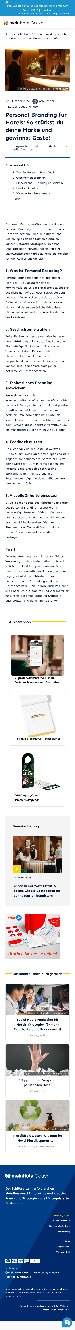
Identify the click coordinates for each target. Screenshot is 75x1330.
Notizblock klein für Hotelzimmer (37, 739)
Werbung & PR (38, 1035)
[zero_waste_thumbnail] (37, 1101)
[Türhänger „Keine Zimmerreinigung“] (37, 754)
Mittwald (25, 1276)
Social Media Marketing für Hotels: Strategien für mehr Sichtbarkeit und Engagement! (37, 1024)
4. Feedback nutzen (26, 188)
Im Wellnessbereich (46, 1146)
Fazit (16, 199)
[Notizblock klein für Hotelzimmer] (37, 697)
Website (27, 149)
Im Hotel (25, 34)
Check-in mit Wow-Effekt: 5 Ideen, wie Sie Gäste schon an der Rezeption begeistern (37, 891)
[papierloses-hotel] (37, 1046)
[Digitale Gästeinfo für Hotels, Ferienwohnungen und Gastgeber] (37, 637)
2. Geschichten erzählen (29, 177)
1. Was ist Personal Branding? (33, 172)
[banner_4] (32, 915)
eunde (53, 1272)
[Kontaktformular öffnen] (67, 1322)
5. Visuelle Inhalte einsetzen (32, 193)
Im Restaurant (26, 1146)
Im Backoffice (38, 1090)
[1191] (37, 50)
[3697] (37, 985)
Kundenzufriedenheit (45, 146)
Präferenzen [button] (11, 1268)
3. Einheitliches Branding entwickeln (38, 183)
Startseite (11, 34)
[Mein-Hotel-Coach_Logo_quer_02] (24, 22)
